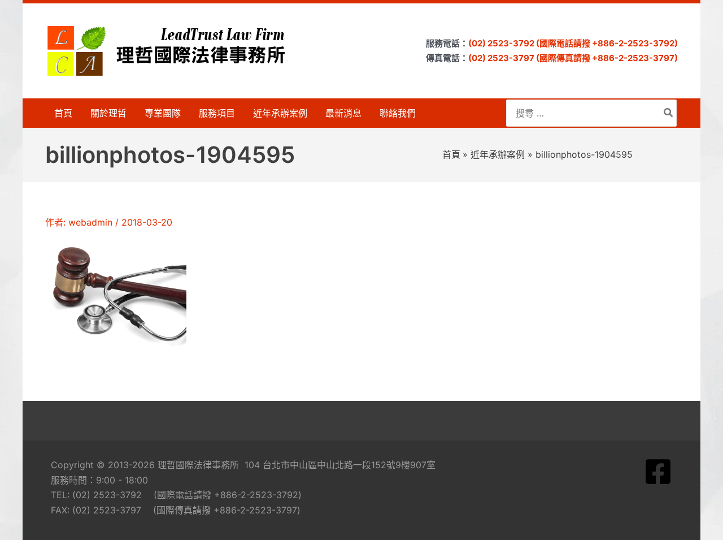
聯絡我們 (398, 113)
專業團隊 (163, 113)
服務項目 (217, 113)
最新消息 (343, 113)
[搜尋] (668, 113)
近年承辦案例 (280, 113)
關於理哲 (108, 113)
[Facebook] (658, 471)
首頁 (63, 113)
